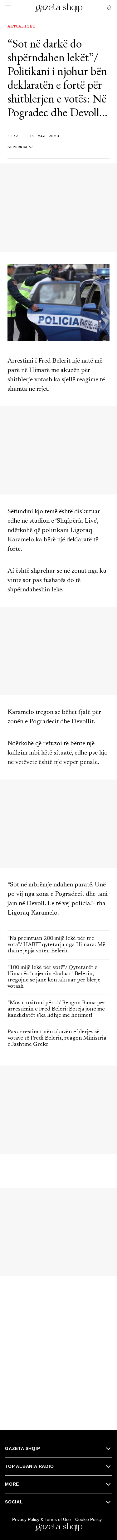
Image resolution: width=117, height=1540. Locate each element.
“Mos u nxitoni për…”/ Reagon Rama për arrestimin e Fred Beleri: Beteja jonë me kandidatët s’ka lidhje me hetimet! (56, 1009)
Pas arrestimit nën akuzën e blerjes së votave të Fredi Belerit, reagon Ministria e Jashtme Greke (56, 1038)
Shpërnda (17, 147)
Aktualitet (21, 26)
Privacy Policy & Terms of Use (41, 1519)
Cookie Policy (88, 1519)
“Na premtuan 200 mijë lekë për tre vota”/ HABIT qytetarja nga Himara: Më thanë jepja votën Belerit (56, 945)
